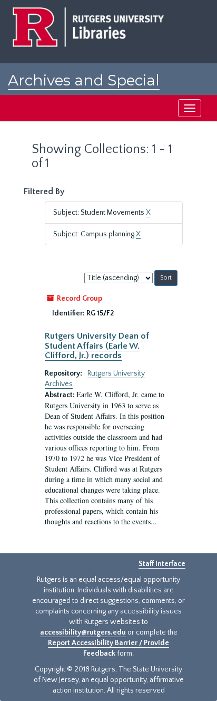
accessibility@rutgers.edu (83, 632)
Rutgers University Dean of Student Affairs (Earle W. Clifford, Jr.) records (97, 345)
